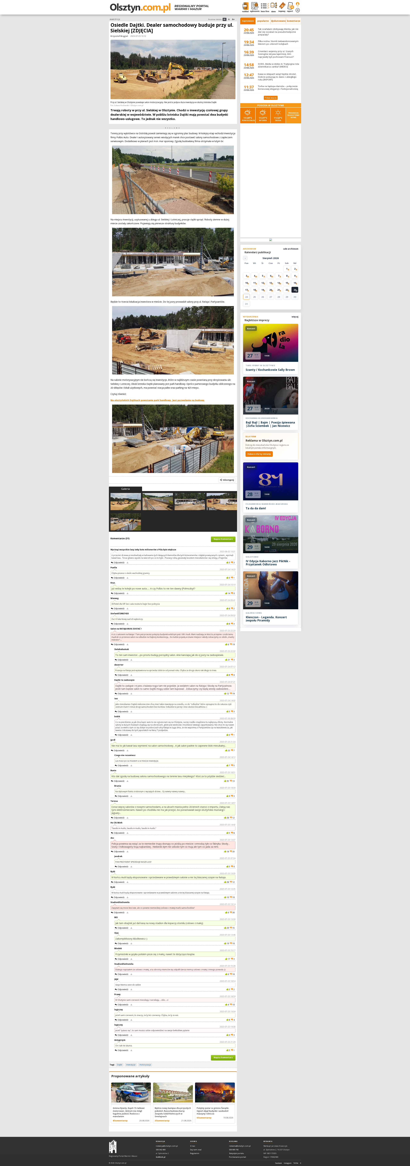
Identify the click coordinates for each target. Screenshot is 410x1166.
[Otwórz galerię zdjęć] (173, 70)
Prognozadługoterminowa (293, 115)
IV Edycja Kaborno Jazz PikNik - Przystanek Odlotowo (268, 562)
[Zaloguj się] (297, 4)
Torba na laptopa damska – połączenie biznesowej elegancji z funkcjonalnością (278, 87)
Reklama (233, 1141)
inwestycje (130, 1064)
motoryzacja (145, 1064)
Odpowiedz (119, 562)
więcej (295, 316)
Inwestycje (115, 19)
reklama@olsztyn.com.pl (240, 1146)
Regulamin (194, 1153)
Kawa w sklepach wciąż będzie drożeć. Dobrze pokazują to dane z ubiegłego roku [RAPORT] (277, 77)
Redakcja (160, 1141)
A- (225, 19)
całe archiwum (290, 248)
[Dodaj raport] (290, 7)
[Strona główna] (159, 8)
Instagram (287, 1163)
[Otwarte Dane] (273, 7)
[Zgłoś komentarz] (127, 562)
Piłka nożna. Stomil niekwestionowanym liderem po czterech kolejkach (278, 42)
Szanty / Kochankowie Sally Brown (270, 370)
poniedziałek (248, 119)
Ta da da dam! (256, 508)
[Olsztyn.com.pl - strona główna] (113, 1146)
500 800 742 (234, 1149)
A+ (233, 19)
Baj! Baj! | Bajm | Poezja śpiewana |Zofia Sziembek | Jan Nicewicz (270, 423)
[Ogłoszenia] (254, 7)
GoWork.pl (160, 1157)
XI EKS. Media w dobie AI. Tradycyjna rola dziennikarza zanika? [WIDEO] (278, 65)
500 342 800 (160, 1149)
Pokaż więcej (270, 97)
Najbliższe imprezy (257, 320)
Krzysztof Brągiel (119, 36)
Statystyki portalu (236, 1153)
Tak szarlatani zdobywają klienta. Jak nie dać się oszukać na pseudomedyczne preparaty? (278, 32)
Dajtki (119, 1064)
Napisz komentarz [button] (223, 539)
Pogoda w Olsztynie (270, 105)
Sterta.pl (267, 1146)
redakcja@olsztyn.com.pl (167, 1146)
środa (278, 119)
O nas (192, 1146)
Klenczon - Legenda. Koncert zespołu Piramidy (266, 618)
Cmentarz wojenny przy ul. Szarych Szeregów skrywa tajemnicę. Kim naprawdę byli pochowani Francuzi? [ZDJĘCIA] (276, 55)
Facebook (278, 1163)
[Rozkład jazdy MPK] (245, 7)
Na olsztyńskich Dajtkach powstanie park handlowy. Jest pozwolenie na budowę (157, 400)
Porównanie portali (237, 1157)
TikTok (295, 1163)
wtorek (263, 119)
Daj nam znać (195, 1149)
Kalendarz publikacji (258, 252)
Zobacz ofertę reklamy (259, 454)
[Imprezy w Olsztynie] (281, 7)
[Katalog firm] (264, 7)
